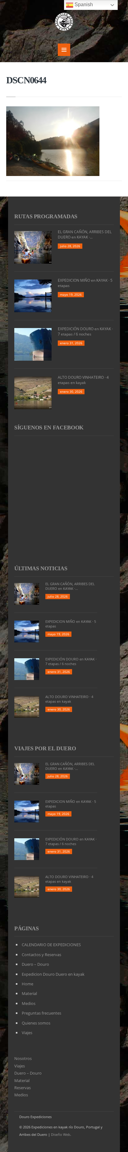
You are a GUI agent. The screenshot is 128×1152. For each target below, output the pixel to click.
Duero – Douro (35, 964)
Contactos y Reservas (41, 954)
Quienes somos (36, 1023)
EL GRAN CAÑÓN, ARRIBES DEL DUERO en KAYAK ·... (85, 234)
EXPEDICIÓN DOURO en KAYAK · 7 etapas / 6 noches (85, 331)
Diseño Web (60, 1134)
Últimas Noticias (40, 568)
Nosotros (23, 1058)
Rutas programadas (45, 216)
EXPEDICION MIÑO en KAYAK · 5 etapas (85, 283)
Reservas (22, 1087)
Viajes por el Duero (45, 748)
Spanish (83, 4)
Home (27, 984)
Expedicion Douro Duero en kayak (53, 974)
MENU (64, 50)
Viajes (27, 1032)
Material (29, 993)
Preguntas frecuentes (41, 1013)
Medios (28, 1003)
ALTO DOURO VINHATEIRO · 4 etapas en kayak (83, 380)
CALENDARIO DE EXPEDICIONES (51, 944)
